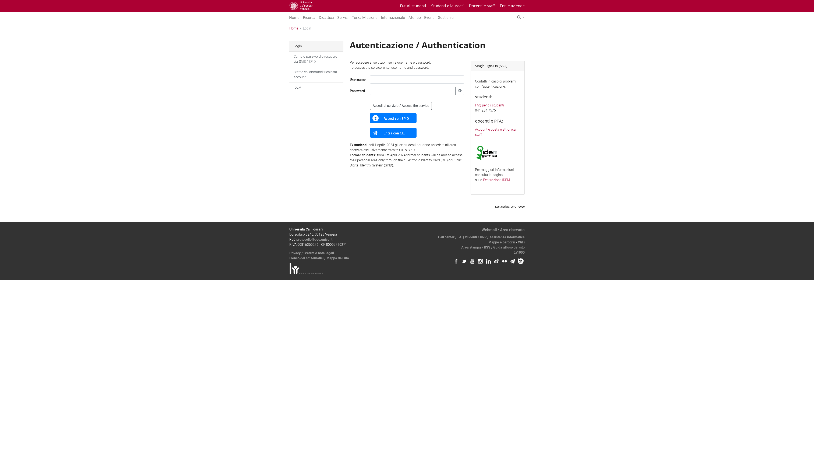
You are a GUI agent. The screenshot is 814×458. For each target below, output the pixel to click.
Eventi (429, 17)
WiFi (521, 242)
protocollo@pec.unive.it (314, 239)
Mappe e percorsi (501, 242)
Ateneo (414, 17)
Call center (446, 237)
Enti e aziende (512, 5)
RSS (487, 247)
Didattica (326, 17)
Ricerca (309, 17)
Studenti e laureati (447, 5)
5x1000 (519, 252)
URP (483, 237)
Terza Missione (365, 17)
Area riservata (512, 230)
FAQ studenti (467, 237)
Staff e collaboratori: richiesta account (315, 74)
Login (298, 46)
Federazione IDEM (496, 180)
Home (294, 17)
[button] (521, 17)
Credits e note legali (319, 253)
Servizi (342, 17)
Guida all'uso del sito (509, 247)
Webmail (489, 230)
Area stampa (471, 247)
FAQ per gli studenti (489, 105)
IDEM (297, 87)
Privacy (295, 253)
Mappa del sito (337, 258)
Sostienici (446, 17)
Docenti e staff (482, 5)
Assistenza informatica (507, 237)
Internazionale (393, 17)
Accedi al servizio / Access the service (401, 106)
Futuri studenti (413, 5)
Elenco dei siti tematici (306, 258)
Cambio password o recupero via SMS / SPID (315, 59)
